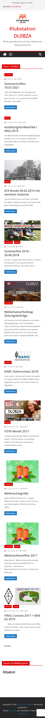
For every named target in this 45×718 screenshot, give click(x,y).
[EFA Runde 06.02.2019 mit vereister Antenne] (22, 170)
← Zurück (6, 645)
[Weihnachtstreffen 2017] (22, 533)
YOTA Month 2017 (16, 431)
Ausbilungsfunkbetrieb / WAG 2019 (20, 129)
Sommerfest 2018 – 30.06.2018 (17, 253)
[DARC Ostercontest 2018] (22, 356)
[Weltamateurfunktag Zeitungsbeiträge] (22, 291)
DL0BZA (19, 79)
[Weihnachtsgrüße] (22, 471)
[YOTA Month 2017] (22, 411)
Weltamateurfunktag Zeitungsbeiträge (18, 313)
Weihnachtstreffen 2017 (20, 555)
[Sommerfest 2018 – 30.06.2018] (22, 230)
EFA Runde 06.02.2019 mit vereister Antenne (22, 192)
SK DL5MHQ (16, 6)
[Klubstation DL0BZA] (5, 54)
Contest (8, 362)
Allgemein (8, 75)
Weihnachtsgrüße (16, 493)
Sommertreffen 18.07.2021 (15, 85)
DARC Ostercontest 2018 (21, 371)
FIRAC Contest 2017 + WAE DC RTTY (22, 617)
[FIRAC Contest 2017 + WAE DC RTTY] (22, 596)
